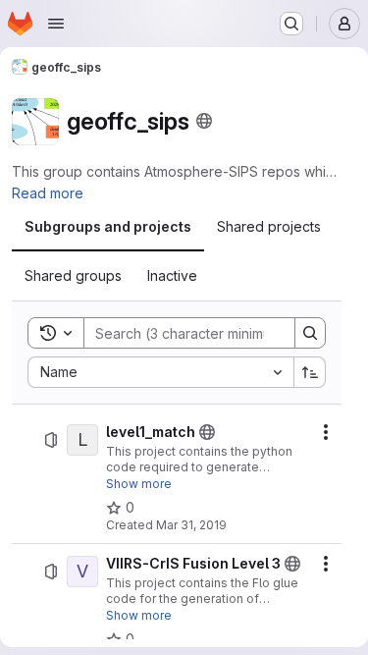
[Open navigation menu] (56, 23)
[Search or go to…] (291, 23)
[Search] (310, 333)
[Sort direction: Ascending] (310, 372)
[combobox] (160, 372)
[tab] (108, 226)
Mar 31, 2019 (191, 525)
